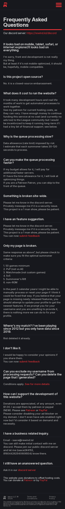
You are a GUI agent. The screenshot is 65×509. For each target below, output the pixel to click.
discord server (27, 470)
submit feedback (29, 235)
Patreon (30, 410)
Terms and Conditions (32, 497)
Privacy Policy (52, 497)
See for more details (37, 384)
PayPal (43, 410)
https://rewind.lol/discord (41, 33)
